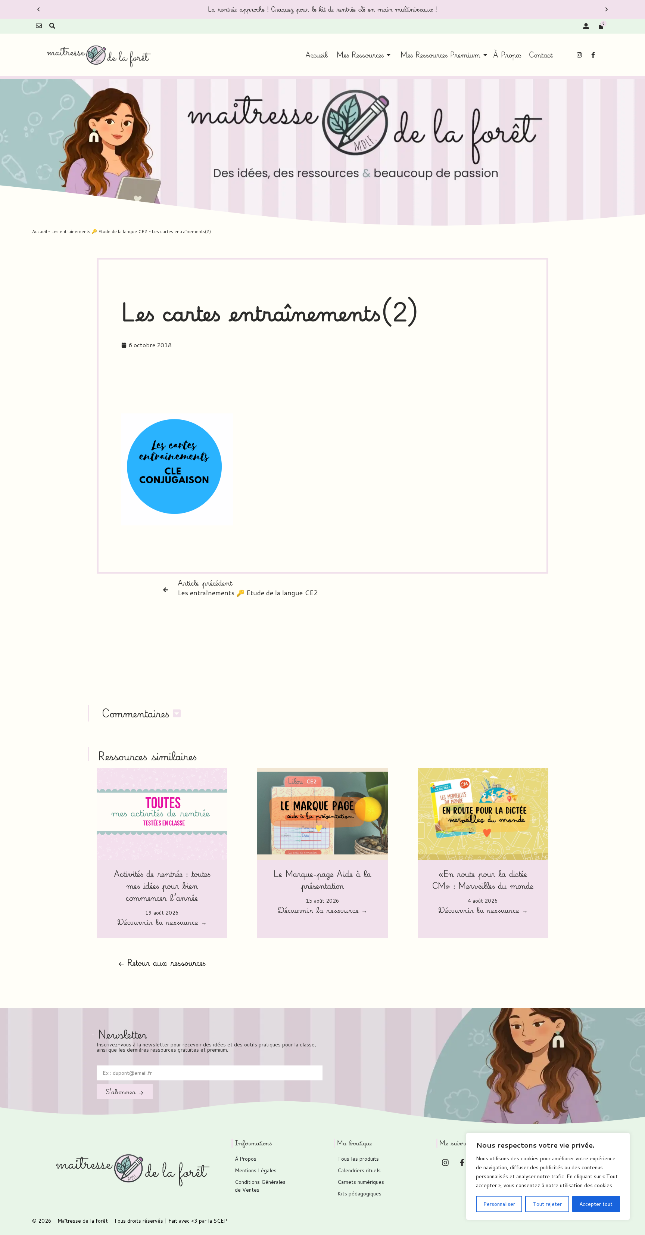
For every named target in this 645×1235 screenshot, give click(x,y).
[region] (548, 1176)
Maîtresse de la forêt (82, 1221)
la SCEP (217, 1221)
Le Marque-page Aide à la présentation (322, 879)
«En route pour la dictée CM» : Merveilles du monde (483, 879)
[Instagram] (579, 55)
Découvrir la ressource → (162, 923)
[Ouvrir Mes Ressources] (389, 54)
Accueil (39, 231)
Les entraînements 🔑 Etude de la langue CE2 (99, 231)
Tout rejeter (547, 1204)
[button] (38, 9)
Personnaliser (499, 1204)
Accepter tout (596, 1204)
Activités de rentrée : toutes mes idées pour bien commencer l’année (162, 885)
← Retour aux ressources (162, 962)
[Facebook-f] (593, 55)
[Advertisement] (322, 385)
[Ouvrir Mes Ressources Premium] (485, 54)
